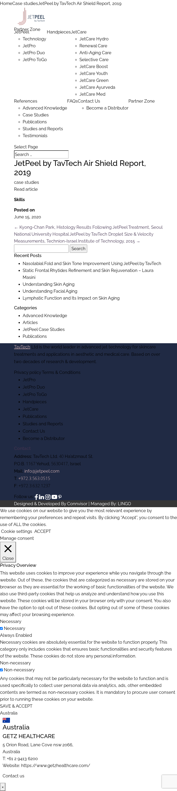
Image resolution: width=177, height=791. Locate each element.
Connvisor (77, 503)
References (25, 101)
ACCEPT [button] (42, 531)
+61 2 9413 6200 (22, 758)
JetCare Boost (93, 66)
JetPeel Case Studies (44, 329)
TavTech (22, 346)
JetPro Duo (34, 52)
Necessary (14, 628)
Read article (26, 189)
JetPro (29, 45)
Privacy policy (27, 372)
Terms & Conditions (61, 372)
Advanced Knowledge (45, 108)
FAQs (72, 101)
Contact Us (89, 101)
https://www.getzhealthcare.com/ (55, 765)
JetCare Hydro (94, 38)
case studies (26, 182)
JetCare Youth (93, 73)
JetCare (79, 32)
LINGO (124, 503)
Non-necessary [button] (15, 663)
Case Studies (36, 115)
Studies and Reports (43, 128)
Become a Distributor (107, 108)
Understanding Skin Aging (48, 284)
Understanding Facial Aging (50, 291)
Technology (34, 38)
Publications (35, 121)
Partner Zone (141, 101)
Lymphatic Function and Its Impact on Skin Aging (71, 298)
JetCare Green (94, 80)
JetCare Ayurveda (97, 87)
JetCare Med (92, 94)
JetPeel (21, 32)
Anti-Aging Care (95, 52)
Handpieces (59, 32)
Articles (30, 322)
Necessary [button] (10, 621)
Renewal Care (93, 45)
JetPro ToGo (35, 59)
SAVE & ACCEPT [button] (16, 706)
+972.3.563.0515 (34, 478)
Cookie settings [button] (16, 531)
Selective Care (94, 59)
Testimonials (35, 135)
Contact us (13, 775)
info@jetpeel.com (41, 471)
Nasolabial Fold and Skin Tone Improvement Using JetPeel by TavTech (92, 263)
